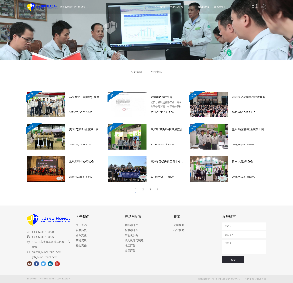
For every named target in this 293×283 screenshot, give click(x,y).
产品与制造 (176, 6)
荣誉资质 (81, 240)
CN (263, 7)
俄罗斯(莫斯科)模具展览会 (166, 129)
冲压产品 (130, 245)
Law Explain (64, 278)
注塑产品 (130, 250)
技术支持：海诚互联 (255, 278)
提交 (233, 259)
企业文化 (81, 235)
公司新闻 (136, 72)
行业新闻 (156, 72)
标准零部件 (131, 230)
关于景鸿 (81, 225)
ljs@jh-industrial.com (44, 257)
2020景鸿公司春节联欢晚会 (248, 97)
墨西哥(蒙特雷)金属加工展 (248, 129)
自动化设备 (131, 235)
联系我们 (219, 6)
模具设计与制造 (134, 240)
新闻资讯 (203, 6)
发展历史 (81, 230)
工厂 (190, 6)
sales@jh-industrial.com (47, 252)
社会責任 (81, 245)
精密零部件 (131, 225)
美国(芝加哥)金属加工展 (83, 129)
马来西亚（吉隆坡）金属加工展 (85, 97)
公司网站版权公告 (161, 97)
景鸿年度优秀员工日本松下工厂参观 (167, 161)
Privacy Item (47, 278)
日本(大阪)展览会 (242, 161)
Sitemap (32, 278)
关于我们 (159, 6)
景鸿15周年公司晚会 (81, 161)
